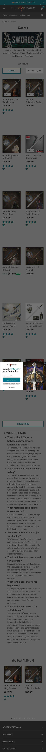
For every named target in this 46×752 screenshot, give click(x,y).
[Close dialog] (45, 363)
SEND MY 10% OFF (12, 380)
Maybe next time (11, 387)
